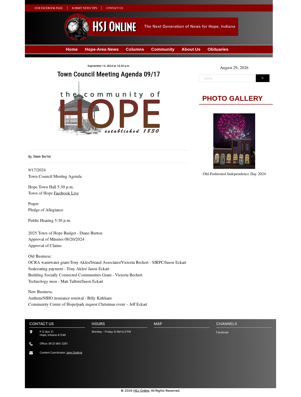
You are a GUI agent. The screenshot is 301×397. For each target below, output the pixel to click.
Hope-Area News (102, 49)
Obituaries (218, 49)
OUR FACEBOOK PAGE (49, 8)
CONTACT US (114, 8)
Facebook (222, 332)
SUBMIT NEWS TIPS (84, 8)
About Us (191, 49)
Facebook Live (66, 193)
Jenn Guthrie (74, 352)
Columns (135, 49)
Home (72, 49)
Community (163, 49)
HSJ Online (141, 390)
